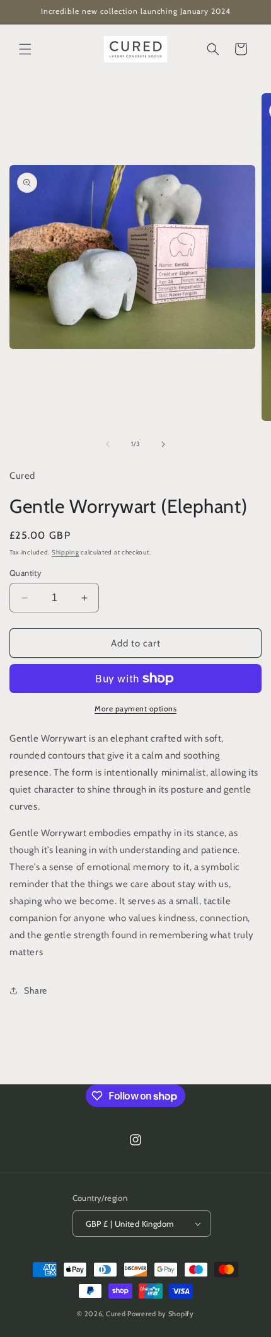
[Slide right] (163, 444)
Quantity (25, 573)
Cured (116, 1313)
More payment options (135, 708)
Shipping (65, 552)
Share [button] (35, 990)
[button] (25, 49)
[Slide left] (108, 444)
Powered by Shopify (160, 1313)
